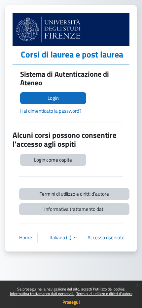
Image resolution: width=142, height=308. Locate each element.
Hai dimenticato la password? (51, 111)
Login (53, 98)
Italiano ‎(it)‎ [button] (61, 237)
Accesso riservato (106, 237)
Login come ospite (53, 160)
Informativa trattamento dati (74, 209)
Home (25, 237)
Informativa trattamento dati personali (42, 293)
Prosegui (71, 301)
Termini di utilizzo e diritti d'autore (104, 293)
